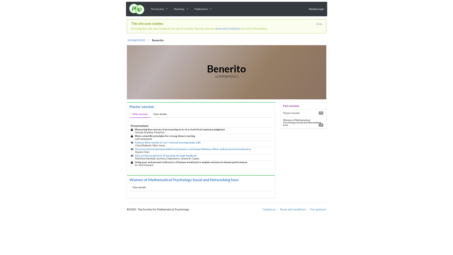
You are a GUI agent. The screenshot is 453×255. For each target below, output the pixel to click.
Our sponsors (318, 209)
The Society (160, 8)
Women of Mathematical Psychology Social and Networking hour (184, 179)
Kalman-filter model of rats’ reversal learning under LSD (168, 142)
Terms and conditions (293, 209)
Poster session (142, 106)
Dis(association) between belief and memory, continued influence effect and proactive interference (193, 149)
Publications (204, 8)
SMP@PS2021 (137, 40)
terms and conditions (228, 28)
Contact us (269, 209)
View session (140, 113)
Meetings (182, 8)
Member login (316, 8)
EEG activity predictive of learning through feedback (166, 155)
